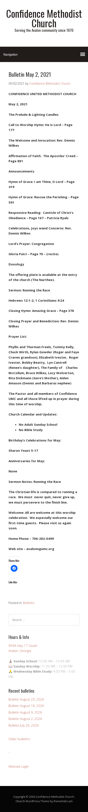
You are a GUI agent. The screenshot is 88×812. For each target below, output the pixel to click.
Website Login (19, 766)
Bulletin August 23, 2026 (26, 699)
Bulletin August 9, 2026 (25, 712)
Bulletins (29, 603)
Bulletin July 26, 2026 (24, 725)
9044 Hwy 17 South (23, 645)
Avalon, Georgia (20, 650)
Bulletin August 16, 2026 (26, 705)
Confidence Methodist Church (44, 18)
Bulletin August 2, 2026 (25, 718)
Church (20, 801)
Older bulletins (19, 739)
